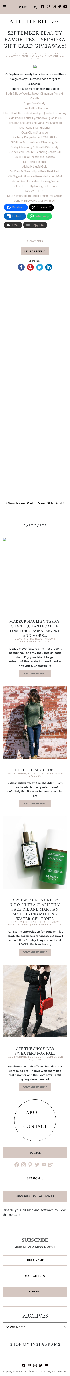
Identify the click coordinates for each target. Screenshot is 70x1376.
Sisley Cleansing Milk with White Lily (34, 147)
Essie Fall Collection (35, 108)
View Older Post (50, 503)
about (35, 1113)
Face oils (39, 922)
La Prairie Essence (35, 161)
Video (35, 58)
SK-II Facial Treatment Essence (35, 156)
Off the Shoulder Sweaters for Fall (35, 1051)
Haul (39, 638)
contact (35, 1127)
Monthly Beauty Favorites (42, 56)
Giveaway (13, 56)
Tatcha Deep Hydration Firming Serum (34, 181)
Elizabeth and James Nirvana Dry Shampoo (34, 122)
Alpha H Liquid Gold (34, 166)
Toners (23, 924)
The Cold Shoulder (35, 769)
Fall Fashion (16, 773)
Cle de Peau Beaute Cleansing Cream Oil (35, 152)
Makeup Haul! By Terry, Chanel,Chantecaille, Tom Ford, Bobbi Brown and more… (35, 628)
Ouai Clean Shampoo (34, 132)
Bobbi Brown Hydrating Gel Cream (34, 186)
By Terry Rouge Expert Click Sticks (34, 137)
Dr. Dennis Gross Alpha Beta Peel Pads (35, 171)
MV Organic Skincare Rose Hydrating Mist (34, 176)
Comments (35, 241)
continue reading (35, 673)
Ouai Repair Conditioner (35, 127)
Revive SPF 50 (34, 191)
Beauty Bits (49, 53)
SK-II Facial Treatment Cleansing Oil (34, 142)
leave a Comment (35, 251)
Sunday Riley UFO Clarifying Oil (34, 200)
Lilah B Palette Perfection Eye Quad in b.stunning (34, 113)
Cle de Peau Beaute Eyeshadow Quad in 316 (34, 118)
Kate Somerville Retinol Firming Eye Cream (34, 195)
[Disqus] (35, 331)
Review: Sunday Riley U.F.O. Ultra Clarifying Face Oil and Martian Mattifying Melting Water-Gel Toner (35, 909)
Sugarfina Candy (34, 103)
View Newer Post (20, 503)
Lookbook (36, 773)
